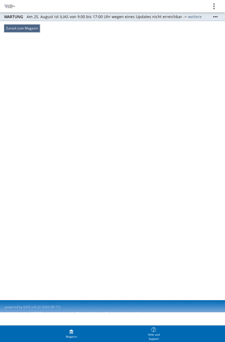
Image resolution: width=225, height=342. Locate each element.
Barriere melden (118, 313)
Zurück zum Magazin (22, 28)
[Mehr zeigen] (215, 17)
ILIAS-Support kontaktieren (51, 313)
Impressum (17, 313)
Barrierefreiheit (88, 313)
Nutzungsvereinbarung (153, 313)
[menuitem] (71, 334)
